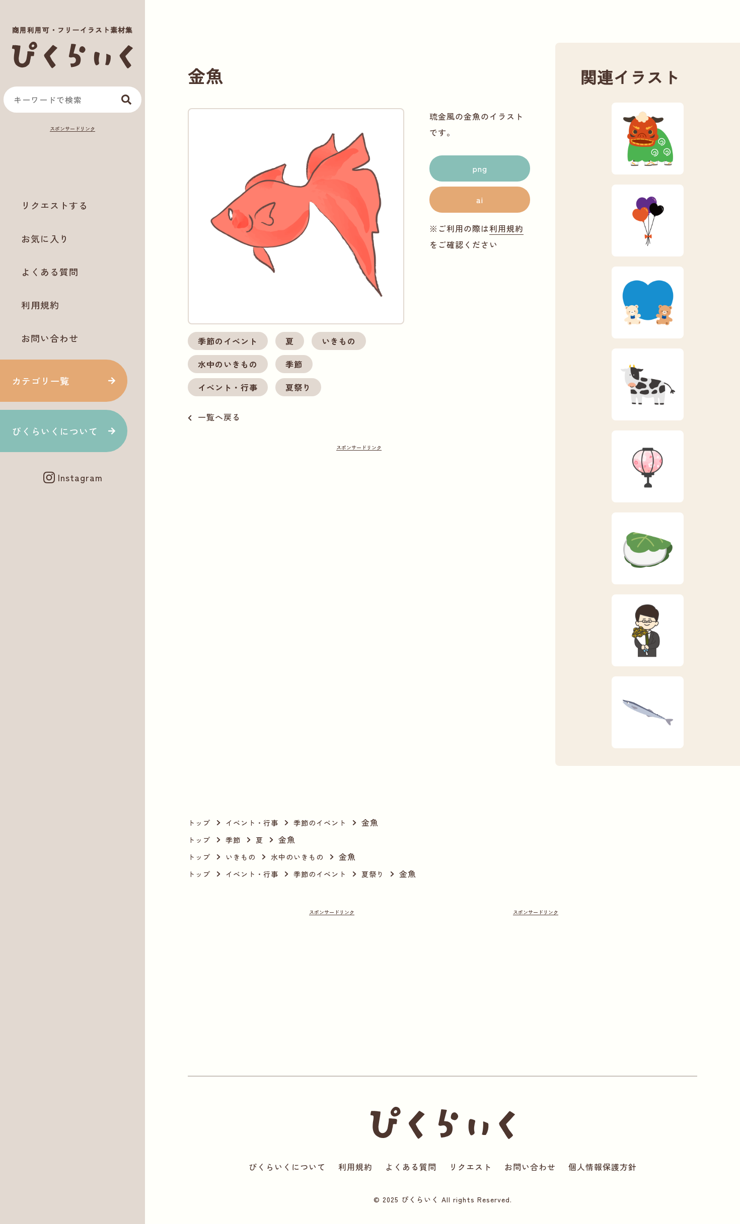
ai (479, 200)
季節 (294, 364)
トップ (199, 823)
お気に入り (45, 238)
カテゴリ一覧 (40, 380)
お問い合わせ (50, 337)
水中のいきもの (228, 364)
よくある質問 (50, 271)
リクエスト (470, 1167)
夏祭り (298, 387)
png (480, 168)
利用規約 (40, 304)
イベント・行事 (228, 387)
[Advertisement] (72, 159)
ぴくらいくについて (55, 431)
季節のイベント (228, 341)
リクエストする (54, 205)
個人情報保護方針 (602, 1167)
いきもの (339, 341)
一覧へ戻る (219, 417)
